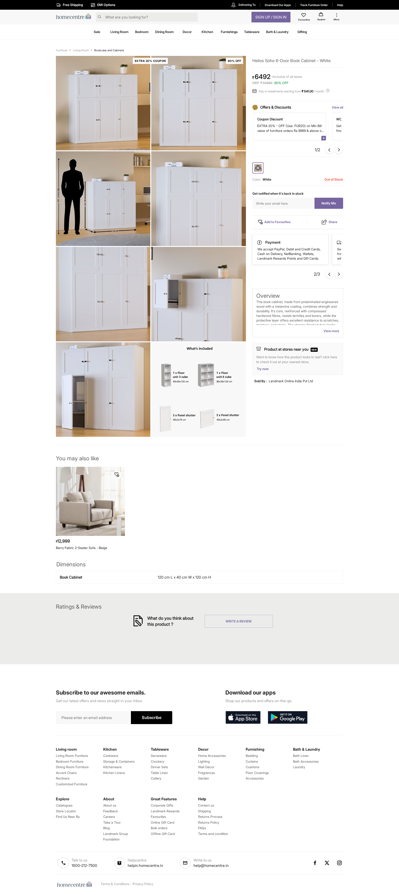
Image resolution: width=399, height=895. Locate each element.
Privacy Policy (143, 884)
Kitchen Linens (114, 773)
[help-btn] (328, 91)
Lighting (204, 761)
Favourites (158, 817)
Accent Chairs (66, 773)
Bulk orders (159, 828)
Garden (203, 778)
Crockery (157, 761)
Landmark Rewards (165, 811)
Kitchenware (112, 767)
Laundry (299, 767)
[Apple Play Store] (242, 717)
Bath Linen (301, 756)
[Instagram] (339, 862)
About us (109, 805)
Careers (109, 817)
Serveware (159, 756)
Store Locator (66, 811)
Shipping (204, 811)
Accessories (255, 778)
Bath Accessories (306, 761)
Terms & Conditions (115, 884)
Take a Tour (112, 822)
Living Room (81, 50)
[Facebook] (314, 862)
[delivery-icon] (259, 243)
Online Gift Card (162, 822)
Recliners (63, 778)
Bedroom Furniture (69, 761)
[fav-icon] (304, 15)
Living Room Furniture (72, 756)
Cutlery (156, 778)
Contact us (206, 805)
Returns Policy (208, 822)
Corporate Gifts (162, 805)
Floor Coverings (257, 773)
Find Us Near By (68, 817)
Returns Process (210, 817)
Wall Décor (206, 767)
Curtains (252, 761)
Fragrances (206, 773)
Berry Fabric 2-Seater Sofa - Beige (81, 548)
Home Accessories (212, 756)
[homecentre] (75, 17)
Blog (106, 828)
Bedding (252, 756)
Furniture (61, 50)
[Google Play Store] (288, 717)
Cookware (110, 756)
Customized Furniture (71, 784)
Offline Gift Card (163, 834)
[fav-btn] (116, 474)
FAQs (202, 828)
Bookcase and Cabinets (109, 50)
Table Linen (159, 773)
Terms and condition (213, 834)
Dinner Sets (159, 767)
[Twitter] (327, 862)
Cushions (252, 767)
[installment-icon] (255, 91)
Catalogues (64, 805)
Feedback (110, 811)
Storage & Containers (119, 761)
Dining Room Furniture (72, 767)
